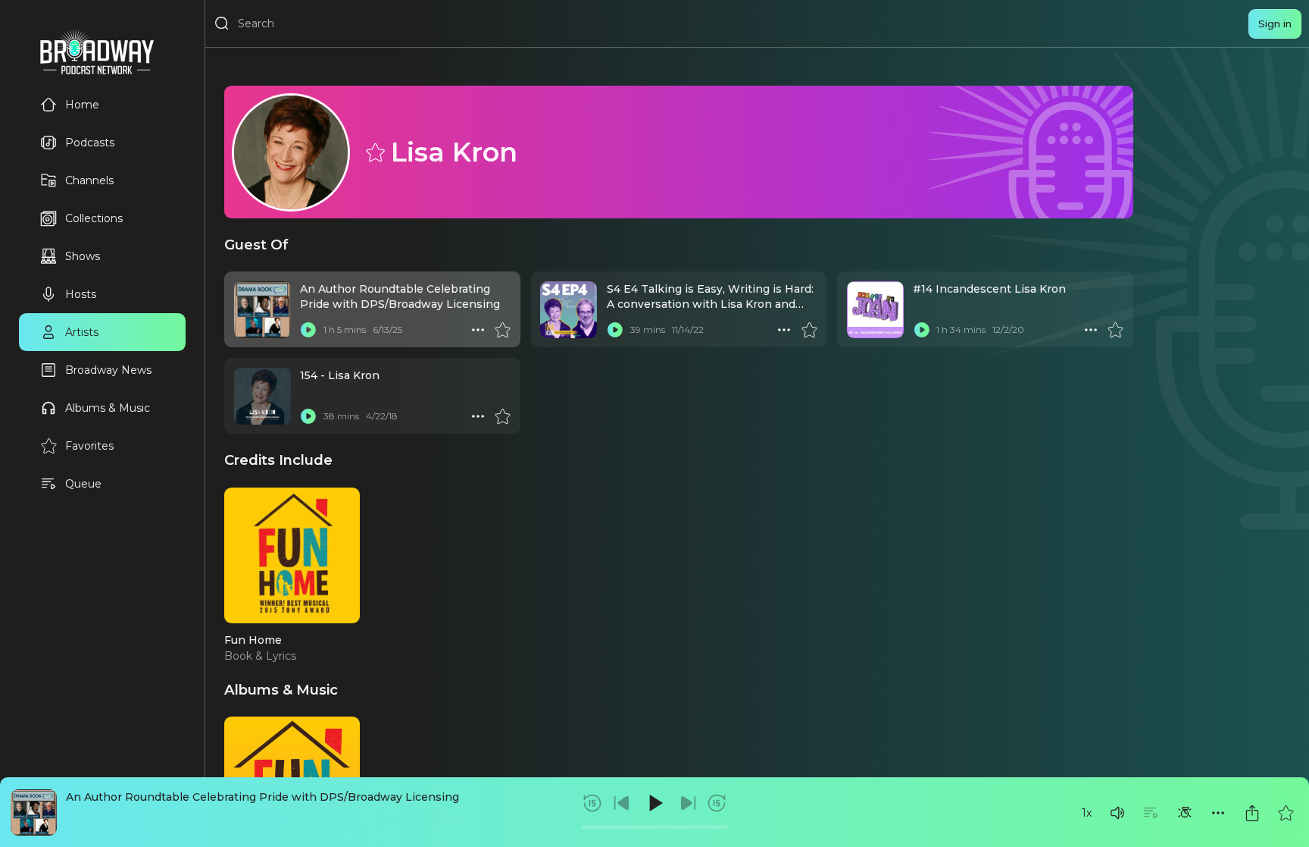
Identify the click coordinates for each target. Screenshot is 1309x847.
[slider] (654, 826)
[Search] (222, 23)
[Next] (687, 803)
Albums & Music (107, 408)
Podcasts (89, 142)
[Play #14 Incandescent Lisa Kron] (921, 330)
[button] (1117, 813)
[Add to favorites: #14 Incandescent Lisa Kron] (1115, 330)
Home (82, 104)
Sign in (1275, 23)
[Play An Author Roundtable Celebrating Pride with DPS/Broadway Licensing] (308, 330)
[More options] (1218, 813)
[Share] (1252, 813)
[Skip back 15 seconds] (592, 803)
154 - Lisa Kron (340, 375)
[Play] (654, 803)
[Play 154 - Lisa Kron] (308, 416)
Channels (89, 180)
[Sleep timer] (1184, 813)
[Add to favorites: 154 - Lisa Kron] (502, 416)
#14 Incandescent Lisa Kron (989, 289)
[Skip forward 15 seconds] (716, 803)
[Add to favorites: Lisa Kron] (374, 152)
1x (1087, 813)
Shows (82, 256)
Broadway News (108, 370)
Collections (94, 218)
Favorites (89, 446)
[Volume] (1117, 813)
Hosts (80, 294)
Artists (81, 332)
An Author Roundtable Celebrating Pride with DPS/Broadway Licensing (262, 797)
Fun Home (253, 640)
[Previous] (622, 803)
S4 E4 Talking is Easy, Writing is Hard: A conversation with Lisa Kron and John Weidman (710, 304)
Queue (83, 484)
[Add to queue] (1151, 813)
